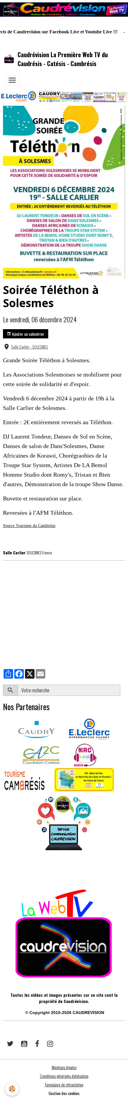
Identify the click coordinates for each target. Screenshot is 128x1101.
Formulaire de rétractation (64, 1084)
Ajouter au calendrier (27, 334)
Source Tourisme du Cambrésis (29, 525)
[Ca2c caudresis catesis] (41, 754)
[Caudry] (36, 728)
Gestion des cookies (64, 1093)
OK (122, 690)
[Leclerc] (89, 728)
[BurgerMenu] (12, 80)
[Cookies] (12, 1089)
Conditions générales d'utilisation (64, 1076)
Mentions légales (64, 1067)
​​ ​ (3, 870)
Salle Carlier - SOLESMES (29, 347)
